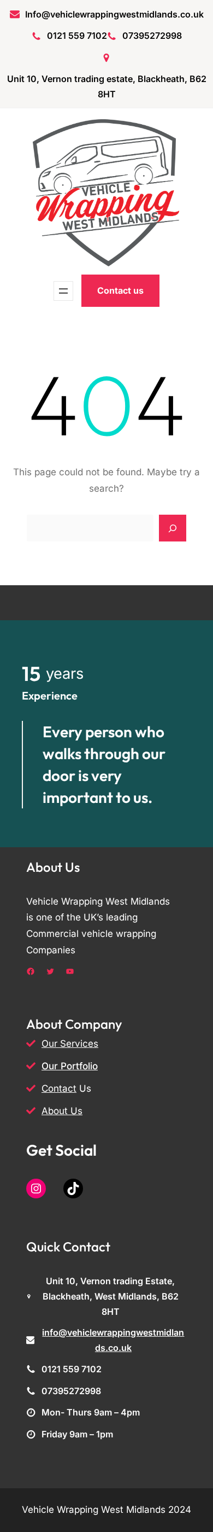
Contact (59, 1088)
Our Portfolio (70, 1066)
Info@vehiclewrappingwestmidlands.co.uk (114, 14)
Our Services (70, 1043)
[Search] (172, 528)
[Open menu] (63, 291)
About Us (62, 1110)
